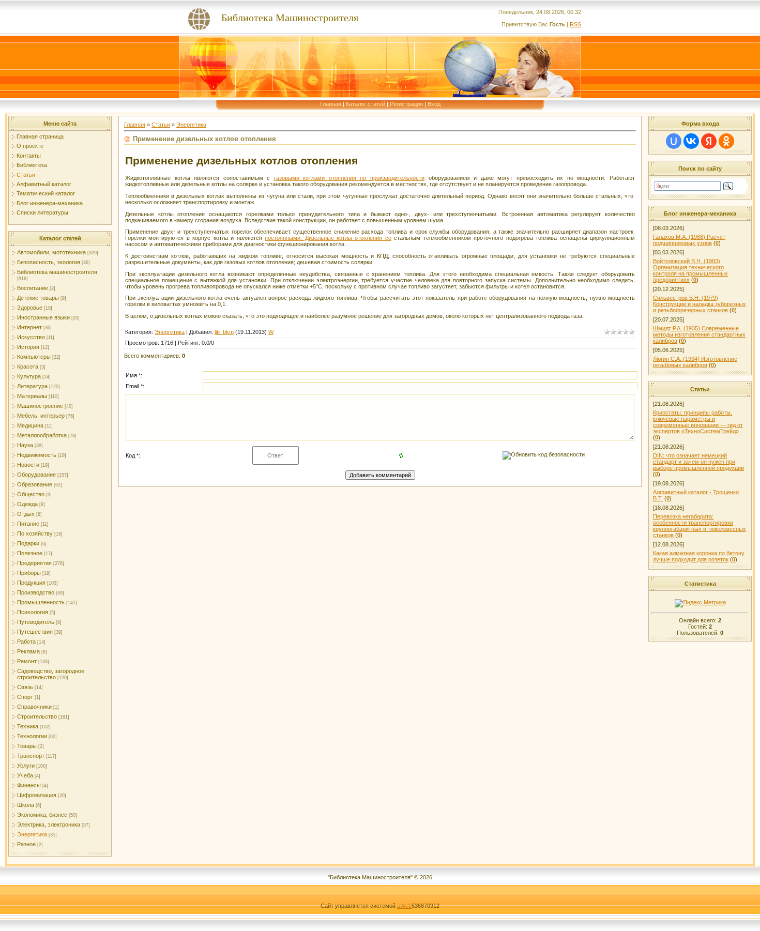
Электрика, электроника (48, 824)
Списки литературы (42, 212)
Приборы (29, 573)
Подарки (28, 543)
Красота (27, 366)
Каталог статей (365, 104)
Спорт (25, 697)
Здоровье (29, 307)
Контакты (29, 155)
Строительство (37, 716)
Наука (25, 445)
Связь (25, 687)
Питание (28, 524)
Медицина (30, 425)
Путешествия (35, 632)
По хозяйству (35, 533)
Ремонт (27, 661)
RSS (575, 24)
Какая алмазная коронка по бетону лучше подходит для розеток (698, 556)
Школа (25, 805)
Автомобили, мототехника (51, 252)
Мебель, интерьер (41, 416)
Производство (35, 592)
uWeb (404, 906)
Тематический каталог (46, 193)
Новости (28, 465)
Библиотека (32, 165)
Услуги (26, 765)
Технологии (32, 736)
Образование (34, 484)
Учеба (25, 775)
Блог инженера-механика (50, 203)
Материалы (32, 396)
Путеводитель (35, 622)
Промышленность (41, 602)
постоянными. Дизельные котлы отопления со (328, 238)
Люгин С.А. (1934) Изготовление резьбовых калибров (695, 362)
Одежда (27, 504)
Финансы (29, 785)
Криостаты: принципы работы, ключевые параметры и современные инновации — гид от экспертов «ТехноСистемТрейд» (698, 421)
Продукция (31, 582)
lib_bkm (224, 332)
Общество (30, 494)
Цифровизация (36, 795)
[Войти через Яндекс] (709, 141)
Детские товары (38, 298)
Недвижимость (36, 455)
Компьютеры (34, 357)
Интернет (29, 327)
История (28, 347)
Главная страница (40, 136)
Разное (26, 844)
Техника (27, 726)
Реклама (28, 651)
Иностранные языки (43, 317)
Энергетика (32, 834)
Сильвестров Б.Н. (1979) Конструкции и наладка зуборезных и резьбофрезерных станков (699, 304)
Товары (27, 746)
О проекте (30, 146)
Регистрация (406, 104)
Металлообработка (42, 435)
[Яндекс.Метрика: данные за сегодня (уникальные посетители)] (700, 603)
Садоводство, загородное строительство (50, 674)
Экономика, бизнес (42, 815)
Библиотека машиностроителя (57, 272)
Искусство (31, 337)
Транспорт (30, 756)
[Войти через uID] (673, 141)
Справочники (34, 707)
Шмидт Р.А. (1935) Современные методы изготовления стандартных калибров (699, 334)
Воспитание (32, 288)
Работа (26, 641)
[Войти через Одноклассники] (726, 141)
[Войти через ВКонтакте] (691, 141)
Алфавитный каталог (44, 184)
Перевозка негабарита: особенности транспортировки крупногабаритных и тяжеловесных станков (699, 525)
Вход (434, 104)
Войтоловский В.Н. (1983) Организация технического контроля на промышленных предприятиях (690, 270)
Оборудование (36, 474)
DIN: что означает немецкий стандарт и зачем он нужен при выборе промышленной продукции (698, 461)
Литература (32, 386)
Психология (32, 612)
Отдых (26, 514)
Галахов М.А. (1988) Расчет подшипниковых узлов (689, 240)
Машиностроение (40, 406)
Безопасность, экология (48, 262)
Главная (330, 104)
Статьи (26, 175)
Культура (29, 376)
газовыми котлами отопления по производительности (349, 178)
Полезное (29, 553)
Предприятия (34, 563)
